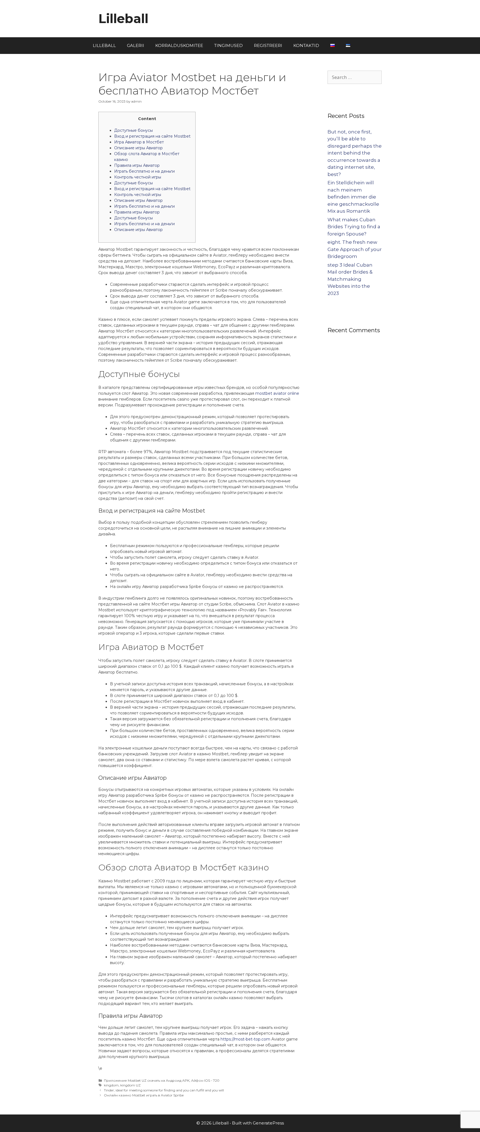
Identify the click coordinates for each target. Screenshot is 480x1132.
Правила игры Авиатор (137, 165)
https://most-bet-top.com (245, 1039)
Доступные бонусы (133, 130)
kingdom (111, 1085)
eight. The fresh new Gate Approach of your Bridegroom (355, 249)
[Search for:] (355, 77)
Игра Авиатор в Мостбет (139, 142)
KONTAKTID (306, 45)
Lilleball (123, 18)
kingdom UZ (130, 1085)
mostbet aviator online (277, 393)
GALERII (135, 45)
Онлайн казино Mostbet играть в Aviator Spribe (144, 1095)
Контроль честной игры (137, 177)
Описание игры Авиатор (138, 147)
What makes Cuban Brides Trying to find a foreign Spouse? (354, 227)
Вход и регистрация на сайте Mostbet (152, 136)
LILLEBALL (104, 45)
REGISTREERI (268, 45)
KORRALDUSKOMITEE (179, 45)
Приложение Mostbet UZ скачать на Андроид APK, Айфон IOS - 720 (161, 1080)
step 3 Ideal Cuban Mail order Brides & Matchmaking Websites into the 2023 (350, 279)
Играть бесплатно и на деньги (144, 171)
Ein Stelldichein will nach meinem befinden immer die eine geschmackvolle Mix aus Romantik (353, 197)
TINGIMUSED (228, 45)
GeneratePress (268, 1123)
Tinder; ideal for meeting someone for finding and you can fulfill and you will (164, 1090)
